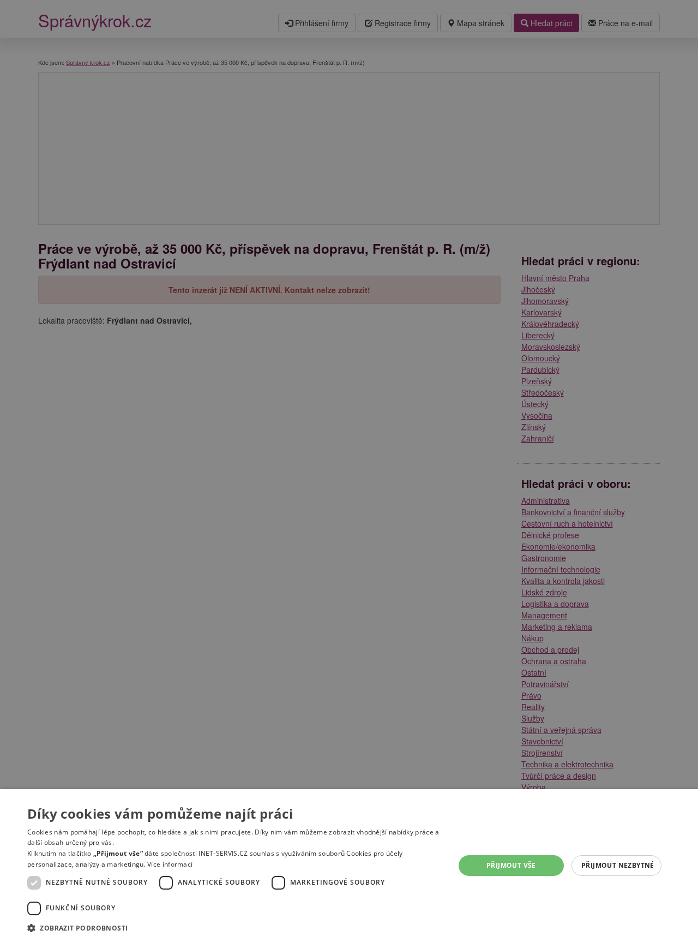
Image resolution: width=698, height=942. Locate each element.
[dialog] (349, 865)
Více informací (169, 864)
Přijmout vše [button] (511, 865)
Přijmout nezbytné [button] (617, 865)
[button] (234, 927)
